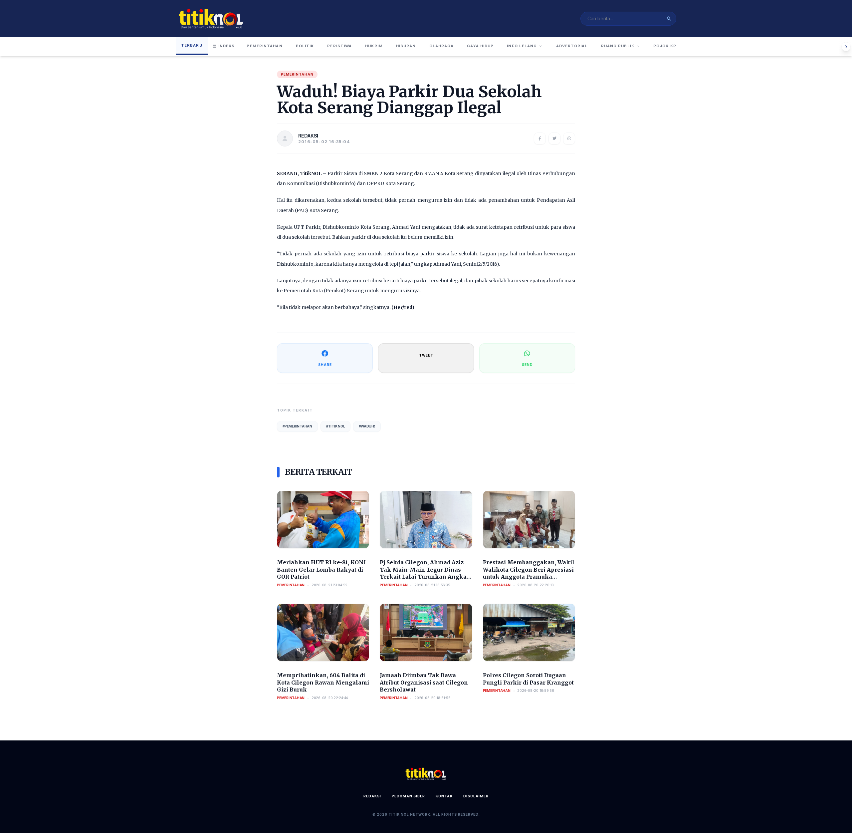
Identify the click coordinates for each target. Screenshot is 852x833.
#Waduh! (367, 426)
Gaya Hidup (480, 46)
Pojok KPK (666, 46)
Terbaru (191, 45)
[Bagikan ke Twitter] (554, 138)
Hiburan (406, 46)
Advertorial (572, 46)
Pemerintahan (264, 46)
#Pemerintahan (297, 426)
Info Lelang (522, 46)
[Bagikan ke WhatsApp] (569, 138)
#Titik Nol (335, 426)
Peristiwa (339, 46)
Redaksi (372, 796)
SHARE (325, 365)
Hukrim (374, 46)
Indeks (226, 46)
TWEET (426, 355)
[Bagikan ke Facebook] (540, 138)
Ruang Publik (617, 46)
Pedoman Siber (408, 796)
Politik (305, 46)
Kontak (444, 796)
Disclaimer (476, 796)
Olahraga (441, 46)
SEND (527, 365)
